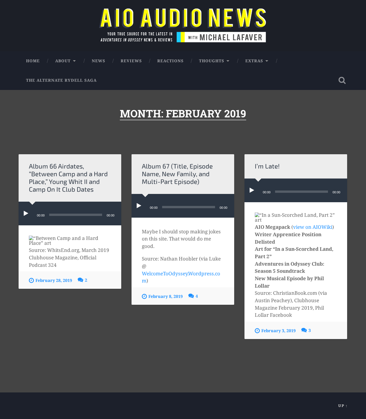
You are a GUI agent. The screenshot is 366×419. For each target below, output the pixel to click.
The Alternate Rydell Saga (61, 80)
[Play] (27, 213)
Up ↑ (343, 405)
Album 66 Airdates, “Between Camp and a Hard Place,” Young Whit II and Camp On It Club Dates (68, 177)
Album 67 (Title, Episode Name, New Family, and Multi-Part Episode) (177, 173)
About (63, 60)
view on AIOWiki (312, 227)
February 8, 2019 (165, 296)
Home (33, 60)
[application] (70, 213)
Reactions (170, 60)
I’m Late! (267, 166)
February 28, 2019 (53, 280)
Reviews (131, 60)
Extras (254, 60)
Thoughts (211, 60)
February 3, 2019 (278, 330)
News (98, 60)
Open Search (342, 80)
